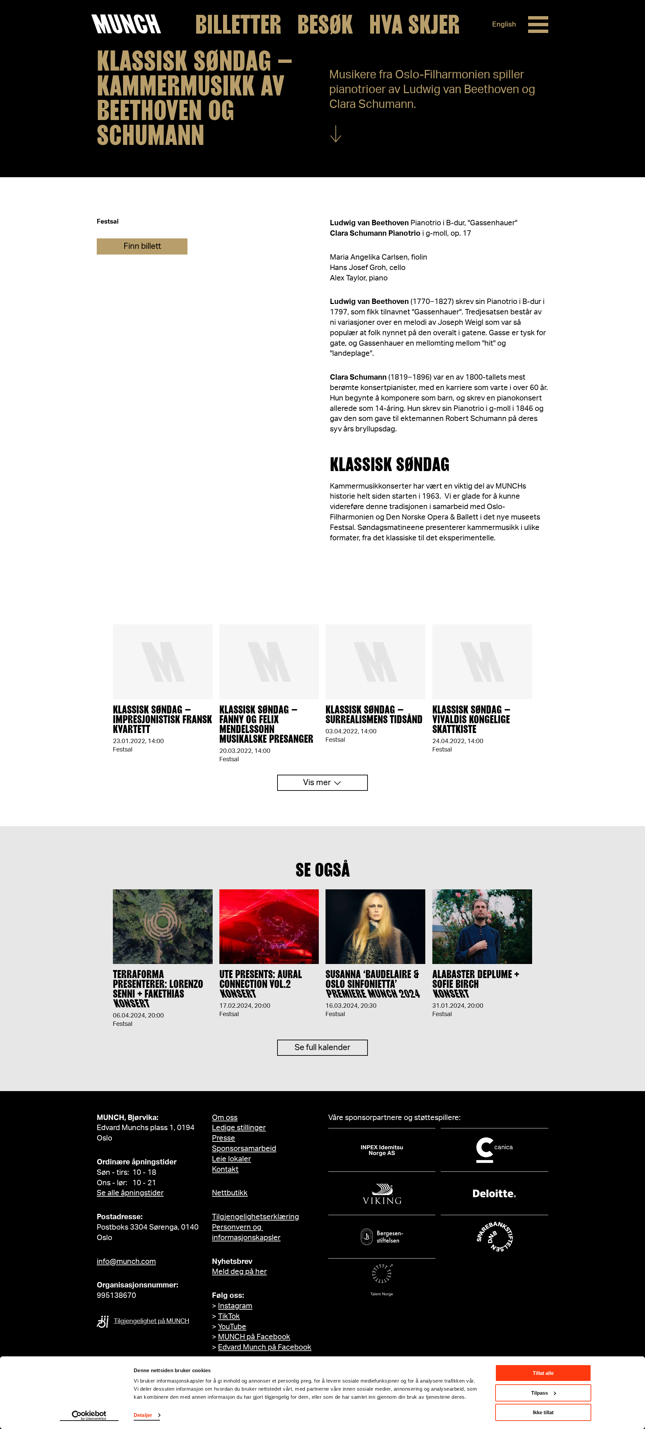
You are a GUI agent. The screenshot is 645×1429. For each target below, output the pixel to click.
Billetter (238, 24)
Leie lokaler (231, 1159)
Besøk (325, 24)
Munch (129, 24)
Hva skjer (414, 24)
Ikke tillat (543, 1412)
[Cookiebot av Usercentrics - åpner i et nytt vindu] (89, 1416)
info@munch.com (126, 1261)
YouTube (232, 1326)
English (504, 24)
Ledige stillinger (239, 1127)
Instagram (235, 1306)
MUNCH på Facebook (254, 1337)
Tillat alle (543, 1373)
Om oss (225, 1117)
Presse (223, 1138)
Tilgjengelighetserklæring (255, 1217)
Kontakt (225, 1169)
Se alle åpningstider (130, 1193)
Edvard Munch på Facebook (264, 1347)
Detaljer (143, 1415)
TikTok (229, 1316)
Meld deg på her (239, 1271)
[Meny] (538, 24)
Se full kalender (322, 1048)
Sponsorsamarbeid (244, 1148)
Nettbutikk (230, 1193)
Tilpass (539, 1393)
